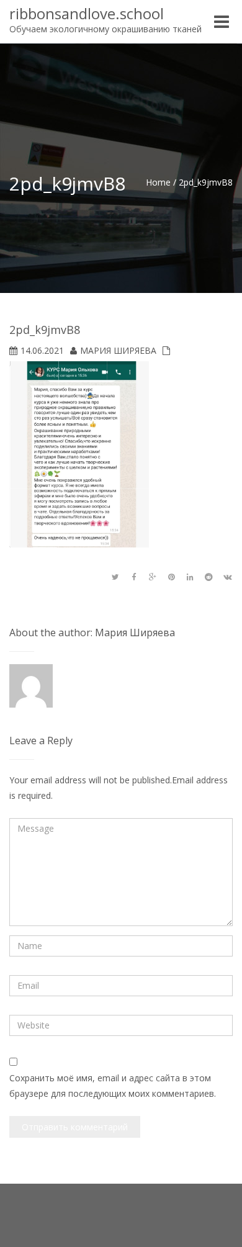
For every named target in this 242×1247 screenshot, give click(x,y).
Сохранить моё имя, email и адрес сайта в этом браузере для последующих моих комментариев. (112, 1085)
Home (158, 182)
